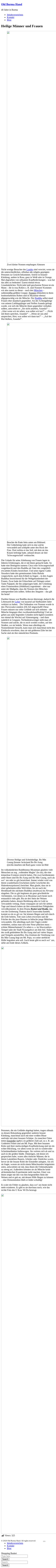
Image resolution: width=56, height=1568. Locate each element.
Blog (9, 1548)
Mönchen (38, 290)
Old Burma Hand (11, 4)
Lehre (17, 601)
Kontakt (10, 1546)
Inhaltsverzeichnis (15, 1543)
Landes (30, 269)
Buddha (38, 298)
